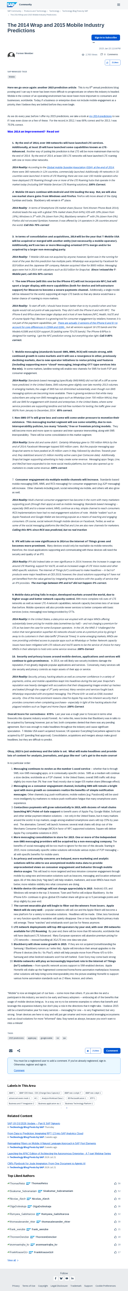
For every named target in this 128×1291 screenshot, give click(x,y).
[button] (107, 62)
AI (35, 1098)
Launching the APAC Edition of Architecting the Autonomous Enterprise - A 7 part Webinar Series (59, 1153)
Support (88, 1286)
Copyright (43, 1286)
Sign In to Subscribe (106, 37)
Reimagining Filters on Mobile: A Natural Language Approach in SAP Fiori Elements (51, 1143)
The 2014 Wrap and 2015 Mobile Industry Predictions (55, 27)
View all (11, 1260)
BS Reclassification (76, 1098)
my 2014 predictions (100, 116)
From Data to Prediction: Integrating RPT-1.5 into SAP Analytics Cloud (45, 1133)
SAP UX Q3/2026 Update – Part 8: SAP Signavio (33, 1123)
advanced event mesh (18, 1098)
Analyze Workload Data (52, 1098)
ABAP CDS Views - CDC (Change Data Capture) (39, 1093)
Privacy (16, 1286)
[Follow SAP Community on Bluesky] (61, 1278)
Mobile (12, 77)
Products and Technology (35, 11)
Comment (19, 1070)
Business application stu (48, 1104)
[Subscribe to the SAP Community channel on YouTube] (67, 1278)
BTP (92, 1098)
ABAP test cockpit (71, 1093)
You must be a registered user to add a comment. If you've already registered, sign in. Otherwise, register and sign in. (60, 1062)
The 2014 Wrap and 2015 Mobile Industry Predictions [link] (33, 15)
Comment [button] (112, 1050)
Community (25, 4)
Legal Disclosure (59, 1286)
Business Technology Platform (78, 1104)
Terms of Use (28, 1286)
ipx (64, 1038)
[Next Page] (66, 1108)
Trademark (75, 1286)
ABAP (11, 1093)
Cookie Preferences (106, 1286)
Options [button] (93, 42)
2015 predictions (16, 1038)
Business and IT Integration (20, 1104)
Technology (54, 11)
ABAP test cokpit (92, 1093)
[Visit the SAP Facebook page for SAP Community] (55, 1278)
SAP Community (14, 11)
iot (58, 1038)
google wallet (46, 1038)
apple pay (32, 1038)
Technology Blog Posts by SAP (75, 11)
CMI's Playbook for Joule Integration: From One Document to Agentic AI (46, 1163)
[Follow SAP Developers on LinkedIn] (72, 1278)
